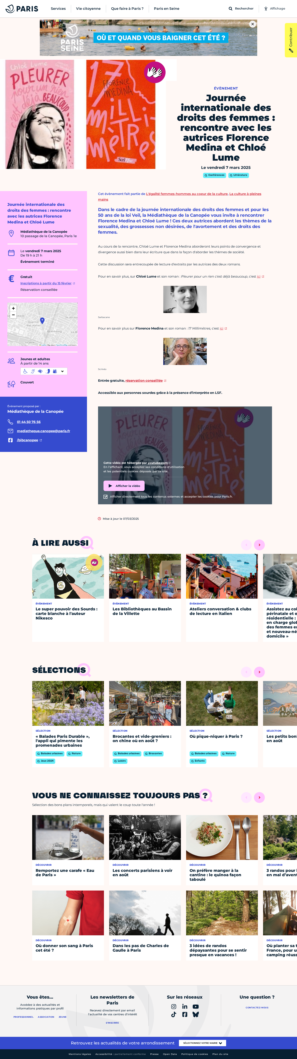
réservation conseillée (144, 380)
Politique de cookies (194, 1054)
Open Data (170, 1054)
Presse (154, 1054)
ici (258, 276)
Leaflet (43, 345)
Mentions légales (80, 1054)
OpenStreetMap (61, 345)
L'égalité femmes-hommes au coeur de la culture (187, 194)
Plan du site (220, 1054)
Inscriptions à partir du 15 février (46, 283)
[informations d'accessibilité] (43, 371)
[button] (42, 320)
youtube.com (158, 463)
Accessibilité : (120, 1054)
